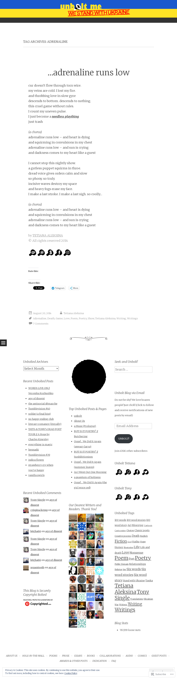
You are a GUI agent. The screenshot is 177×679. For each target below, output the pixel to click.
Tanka (149, 580)
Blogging (137, 525)
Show (91, 318)
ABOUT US (11, 655)
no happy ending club (41, 419)
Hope (143, 541)
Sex (124, 569)
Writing (121, 318)
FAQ (113, 660)
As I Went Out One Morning (90, 472)
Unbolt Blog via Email (130, 393)
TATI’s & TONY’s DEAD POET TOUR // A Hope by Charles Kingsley (45, 434)
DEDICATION (99, 660)
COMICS (142, 655)
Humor (119, 547)
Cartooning (120, 530)
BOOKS (91, 655)
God (129, 542)
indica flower (36, 459)
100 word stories (136, 520)
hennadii (33, 449)
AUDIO (129, 655)
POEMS (53, 655)
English (144, 536)
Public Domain (122, 564)
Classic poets (142, 530)
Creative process (123, 536)
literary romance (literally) (44, 424)
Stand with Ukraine (134, 580)
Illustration (128, 547)
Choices (130, 530)
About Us (79, 420)
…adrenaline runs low (89, 72)
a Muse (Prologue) (85, 426)
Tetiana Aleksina (74, 313)
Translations (136, 599)
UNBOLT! (123, 438)
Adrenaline (39, 318)
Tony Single (37, 499)
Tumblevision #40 (39, 408)
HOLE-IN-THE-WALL (33, 655)
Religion (118, 569)
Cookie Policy (70, 673)
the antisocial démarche (42, 403)
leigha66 (35, 531)
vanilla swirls (36, 475)
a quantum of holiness (87, 477)
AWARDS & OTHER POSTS (73, 660)
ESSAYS (78, 655)
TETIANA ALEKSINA (47, 235)
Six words (134, 569)
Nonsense (136, 552)
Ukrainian (148, 599)
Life (137, 547)
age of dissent (36, 398)
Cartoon (148, 525)
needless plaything (65, 116)
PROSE (65, 655)
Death (51, 318)
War (117, 604)
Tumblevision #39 (39, 454)
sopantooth (37, 567)
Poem (74, 318)
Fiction (121, 541)
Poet (131, 558)
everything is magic (40, 444)
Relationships (137, 564)
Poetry (83, 318)
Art (130, 525)
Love (67, 318)
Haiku (135, 541)
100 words (120, 520)
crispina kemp (39, 510)
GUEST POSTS (159, 655)
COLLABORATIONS (110, 655)
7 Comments (40, 323)
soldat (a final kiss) (39, 413)
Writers (123, 604)
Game (59, 318)
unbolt (78, 415)
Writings (132, 318)
